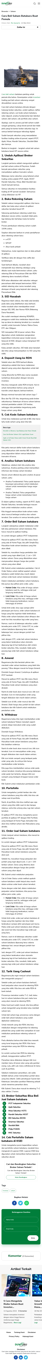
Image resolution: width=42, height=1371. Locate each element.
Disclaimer (32, 1332)
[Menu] (38, 3)
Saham (13, 11)
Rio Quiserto (15, 23)
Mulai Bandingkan (21, 1177)
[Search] (34, 3)
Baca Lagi (17, 1322)
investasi (36, 97)
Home (8, 1332)
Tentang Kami (19, 1332)
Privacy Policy (14, 1336)
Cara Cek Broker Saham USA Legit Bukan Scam (18, 434)
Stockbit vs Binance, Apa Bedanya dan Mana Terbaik (19, 431)
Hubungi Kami (28, 1336)
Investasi (5, 1191)
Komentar (22, 1311)
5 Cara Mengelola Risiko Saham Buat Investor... (13, 1304)
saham (13, 1191)
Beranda (5, 11)
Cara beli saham (8, 94)
